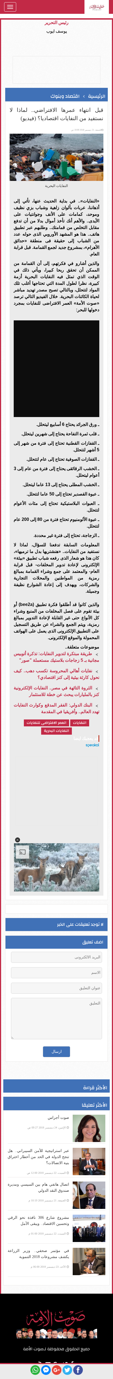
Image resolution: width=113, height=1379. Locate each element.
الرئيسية (96, 96)
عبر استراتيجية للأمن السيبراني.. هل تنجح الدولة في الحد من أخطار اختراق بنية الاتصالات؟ (38, 1157)
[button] (17, 839)
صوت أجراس (58, 1118)
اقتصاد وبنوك (65, 96)
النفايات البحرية (56, 730)
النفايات (79, 722)
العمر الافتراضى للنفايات (46, 722)
